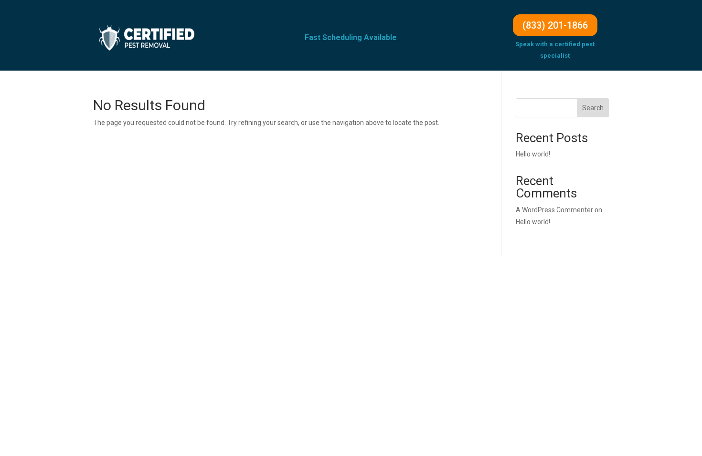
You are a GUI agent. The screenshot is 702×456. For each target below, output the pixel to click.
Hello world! (533, 154)
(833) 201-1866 (555, 25)
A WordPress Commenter (554, 210)
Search (593, 108)
